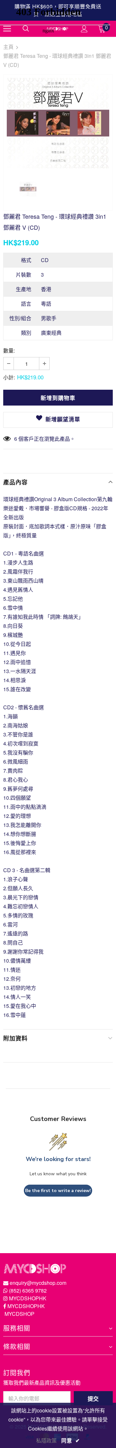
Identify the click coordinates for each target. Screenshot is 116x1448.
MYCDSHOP (19, 1313)
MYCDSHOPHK (27, 1298)
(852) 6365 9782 (28, 1290)
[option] (58, 123)
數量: (9, 350)
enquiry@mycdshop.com (38, 1282)
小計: (9, 377)
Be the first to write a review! (58, 1191)
